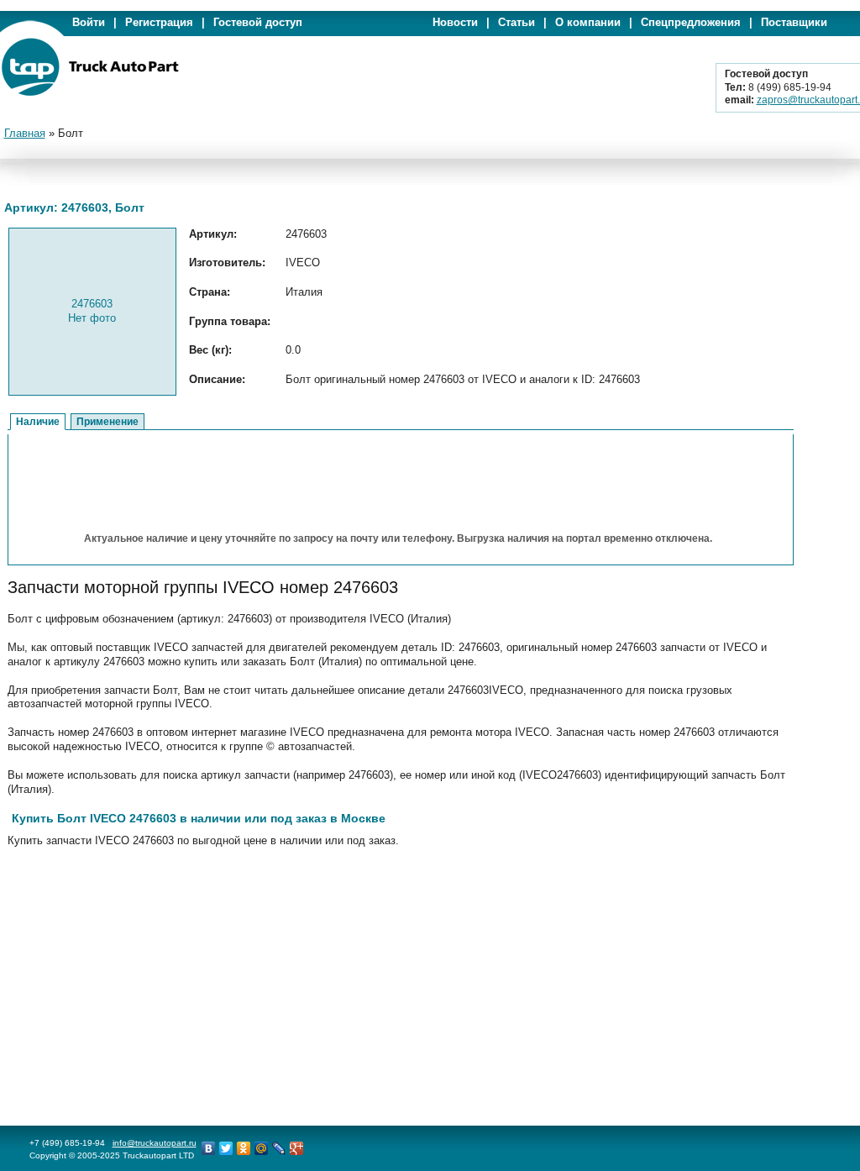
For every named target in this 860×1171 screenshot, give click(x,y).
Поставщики (794, 22)
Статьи (516, 22)
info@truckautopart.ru (155, 1142)
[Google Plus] (297, 1148)
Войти (88, 22)
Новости (455, 22)
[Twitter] (226, 1148)
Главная (24, 133)
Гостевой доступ (257, 22)
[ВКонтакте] (209, 1148)
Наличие (38, 422)
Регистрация (159, 22)
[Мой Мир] (261, 1148)
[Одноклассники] (244, 1148)
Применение (107, 422)
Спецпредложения (691, 22)
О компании (588, 22)
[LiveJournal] (279, 1148)
